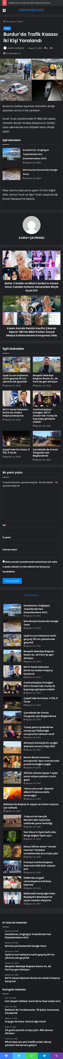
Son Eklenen (31, 595)
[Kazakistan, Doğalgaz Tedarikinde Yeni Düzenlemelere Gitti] (11, 154)
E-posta (7, 537)
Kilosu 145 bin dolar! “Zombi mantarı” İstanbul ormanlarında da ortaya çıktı (41, 850)
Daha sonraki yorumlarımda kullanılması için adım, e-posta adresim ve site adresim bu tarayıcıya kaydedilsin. (30, 566)
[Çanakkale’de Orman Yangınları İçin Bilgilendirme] (46, 438)
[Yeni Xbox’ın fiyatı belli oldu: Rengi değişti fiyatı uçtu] (12, 836)
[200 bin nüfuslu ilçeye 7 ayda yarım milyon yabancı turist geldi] (12, 777)
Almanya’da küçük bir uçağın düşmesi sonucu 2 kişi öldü (41, 744)
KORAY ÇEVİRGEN (16, 48)
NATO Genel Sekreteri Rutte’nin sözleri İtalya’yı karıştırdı (15, 412)
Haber (20, 21)
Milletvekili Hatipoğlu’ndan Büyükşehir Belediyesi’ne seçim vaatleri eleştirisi (39, 897)
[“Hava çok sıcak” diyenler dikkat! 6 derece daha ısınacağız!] (12, 793)
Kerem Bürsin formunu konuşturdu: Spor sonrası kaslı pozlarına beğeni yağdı (41, 761)
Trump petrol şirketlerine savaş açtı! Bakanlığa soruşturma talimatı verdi (39, 731)
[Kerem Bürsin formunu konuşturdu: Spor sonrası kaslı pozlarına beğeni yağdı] (12, 762)
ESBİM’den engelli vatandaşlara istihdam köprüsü (37, 881)
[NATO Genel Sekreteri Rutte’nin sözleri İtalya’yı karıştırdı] (16, 398)
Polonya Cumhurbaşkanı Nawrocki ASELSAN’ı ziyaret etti (39, 866)
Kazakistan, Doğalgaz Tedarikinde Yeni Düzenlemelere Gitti (36, 154)
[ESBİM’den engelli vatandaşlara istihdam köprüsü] (12, 882)
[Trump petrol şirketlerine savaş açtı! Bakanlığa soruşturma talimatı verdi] (12, 732)
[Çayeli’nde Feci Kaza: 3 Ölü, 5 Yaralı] (16, 438)
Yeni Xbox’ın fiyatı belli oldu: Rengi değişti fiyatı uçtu (40, 833)
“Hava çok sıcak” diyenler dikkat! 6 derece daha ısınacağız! (39, 792)
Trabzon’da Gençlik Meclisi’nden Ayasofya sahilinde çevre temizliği (38, 820)
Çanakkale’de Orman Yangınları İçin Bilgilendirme (45, 452)
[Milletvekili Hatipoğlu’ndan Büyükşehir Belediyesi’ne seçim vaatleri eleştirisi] (12, 898)
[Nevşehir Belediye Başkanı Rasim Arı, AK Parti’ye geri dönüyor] (46, 364)
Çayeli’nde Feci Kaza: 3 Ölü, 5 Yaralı (16, 451)
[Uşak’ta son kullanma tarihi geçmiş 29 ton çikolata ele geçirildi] (16, 364)
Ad (5, 525)
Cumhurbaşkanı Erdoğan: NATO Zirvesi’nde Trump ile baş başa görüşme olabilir (45, 415)
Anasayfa (10, 21)
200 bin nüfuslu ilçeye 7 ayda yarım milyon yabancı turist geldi (41, 776)
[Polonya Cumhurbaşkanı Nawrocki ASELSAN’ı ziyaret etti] (12, 867)
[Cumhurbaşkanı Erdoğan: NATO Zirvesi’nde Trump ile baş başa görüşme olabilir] (46, 398)
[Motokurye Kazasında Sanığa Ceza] (11, 174)
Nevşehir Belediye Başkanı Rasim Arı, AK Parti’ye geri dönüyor (45, 378)
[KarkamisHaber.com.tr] (31, 10)
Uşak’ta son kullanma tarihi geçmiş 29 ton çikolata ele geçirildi (15, 378)
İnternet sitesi (10, 549)
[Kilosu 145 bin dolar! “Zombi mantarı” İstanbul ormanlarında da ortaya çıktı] (12, 851)
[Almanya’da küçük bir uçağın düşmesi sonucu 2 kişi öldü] (12, 747)
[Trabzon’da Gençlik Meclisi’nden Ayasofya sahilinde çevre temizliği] (12, 821)
